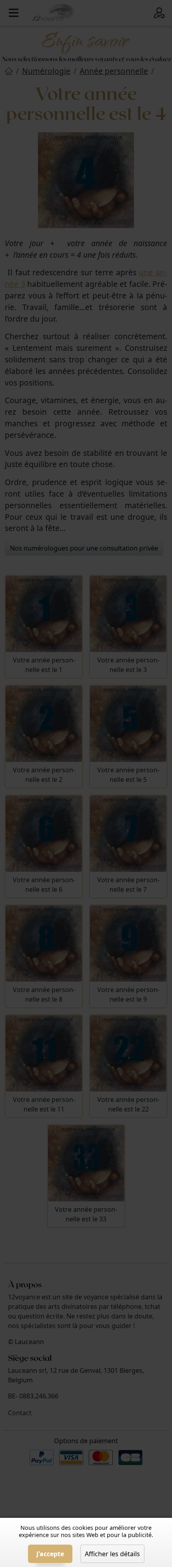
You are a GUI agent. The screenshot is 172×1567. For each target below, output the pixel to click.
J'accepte (50, 1553)
